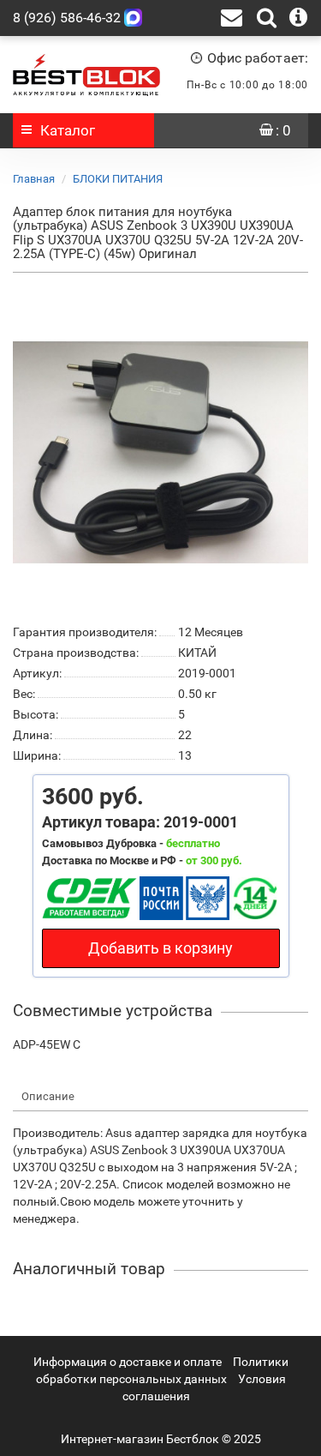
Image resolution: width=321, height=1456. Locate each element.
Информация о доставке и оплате (127, 1362)
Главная (34, 178)
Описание (47, 1096)
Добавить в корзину (160, 948)
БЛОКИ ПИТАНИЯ (118, 178)
